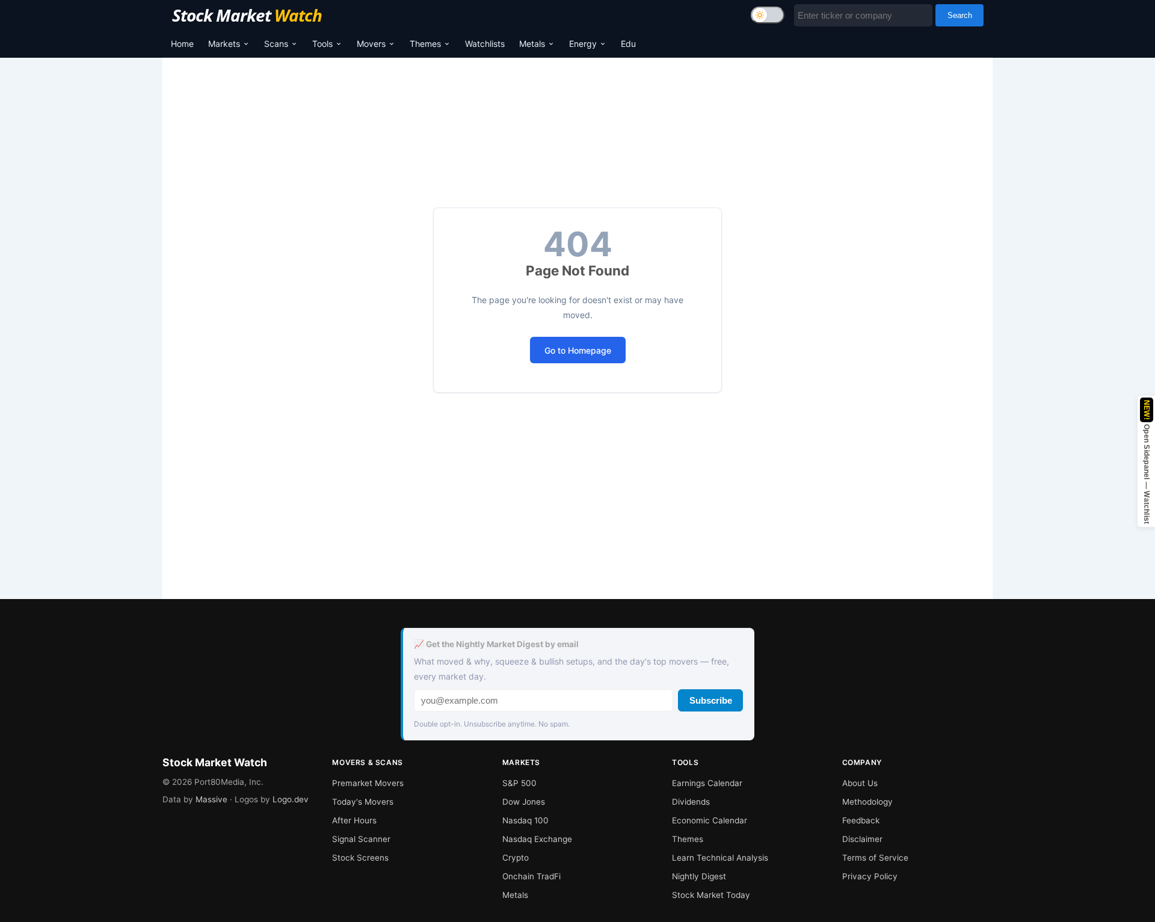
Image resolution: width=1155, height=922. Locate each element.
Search (959, 15)
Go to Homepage (577, 350)
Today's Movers (362, 802)
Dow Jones (523, 802)
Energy (583, 43)
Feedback (860, 820)
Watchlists (485, 43)
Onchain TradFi (531, 876)
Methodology (867, 802)
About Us (860, 783)
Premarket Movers (368, 783)
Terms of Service (875, 857)
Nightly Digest (699, 876)
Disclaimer (862, 839)
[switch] (767, 15)
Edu (628, 43)
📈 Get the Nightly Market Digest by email (496, 644)
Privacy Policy (870, 876)
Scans (276, 43)
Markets (224, 43)
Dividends (691, 802)
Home (182, 43)
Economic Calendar (709, 820)
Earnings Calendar (707, 783)
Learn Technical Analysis (720, 857)
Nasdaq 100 (525, 820)
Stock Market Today (711, 895)
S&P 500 (519, 783)
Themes (425, 43)
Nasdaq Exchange (537, 839)
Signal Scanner (361, 839)
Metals (532, 43)
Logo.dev (291, 799)
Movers (371, 43)
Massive (211, 799)
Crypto (515, 857)
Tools (322, 43)
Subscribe (710, 700)
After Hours (354, 820)
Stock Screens (360, 857)
